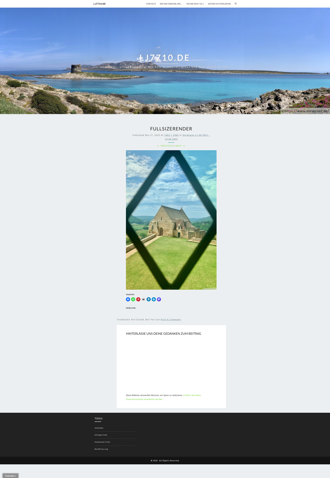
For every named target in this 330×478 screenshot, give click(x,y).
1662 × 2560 (171, 135)
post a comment (171, 319)
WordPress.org (101, 449)
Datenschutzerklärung (219, 4)
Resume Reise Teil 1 (195, 4)
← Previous (165, 145)
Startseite (151, 4)
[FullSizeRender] (171, 220)
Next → (180, 145)
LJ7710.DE (99, 3)
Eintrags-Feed (101, 435)
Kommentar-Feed (102, 442)
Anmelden (99, 428)
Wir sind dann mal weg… (171, 4)
